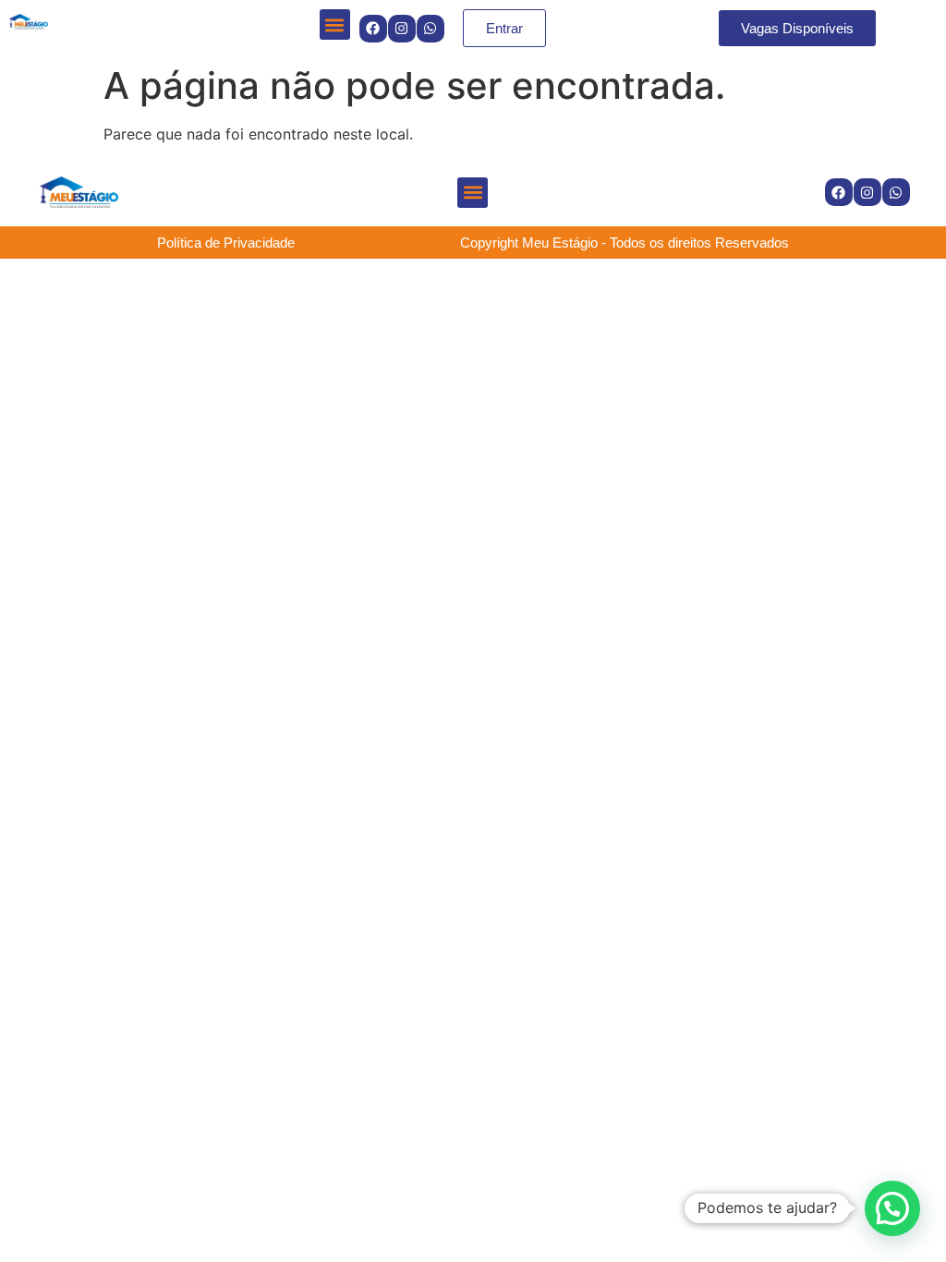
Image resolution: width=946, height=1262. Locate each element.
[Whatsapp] (430, 28)
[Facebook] (373, 28)
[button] (335, 24)
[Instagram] (402, 28)
